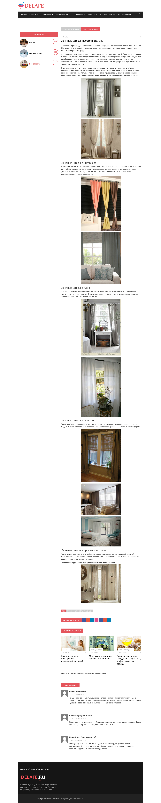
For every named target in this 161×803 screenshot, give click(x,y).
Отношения (46, 14)
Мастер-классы (35, 53)
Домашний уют (62, 14)
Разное (32, 42)
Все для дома (34, 64)
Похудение (78, 14)
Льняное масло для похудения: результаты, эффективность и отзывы (129, 659)
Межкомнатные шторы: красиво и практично (101, 657)
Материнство (114, 14)
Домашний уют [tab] (39, 34)
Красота (97, 14)
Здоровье (32, 14)
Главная (23, 14)
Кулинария (126, 14)
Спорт (105, 14)
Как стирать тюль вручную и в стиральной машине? (72, 658)
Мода (90, 14)
